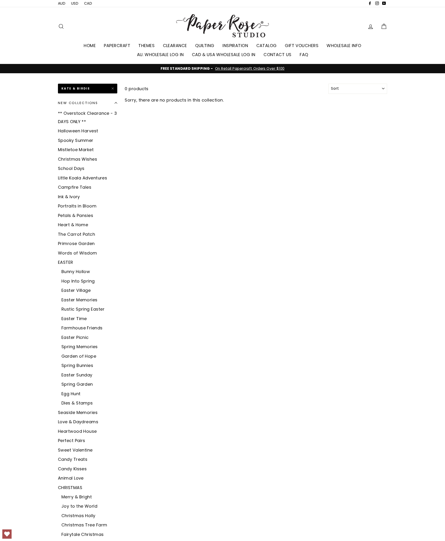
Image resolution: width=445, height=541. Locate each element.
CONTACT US (278, 54)
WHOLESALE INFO (344, 45)
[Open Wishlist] (7, 534)
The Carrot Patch (76, 234)
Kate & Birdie (75, 88)
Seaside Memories (78, 412)
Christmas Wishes (77, 159)
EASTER (65, 262)
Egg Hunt (71, 394)
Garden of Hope (78, 356)
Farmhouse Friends (82, 328)
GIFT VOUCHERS (301, 45)
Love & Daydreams (78, 422)
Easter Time (74, 318)
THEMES (146, 45)
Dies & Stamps (77, 403)
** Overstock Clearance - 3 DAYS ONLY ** (87, 117)
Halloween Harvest (78, 131)
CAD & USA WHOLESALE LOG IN (223, 54)
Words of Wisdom (77, 253)
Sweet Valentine (75, 450)
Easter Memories (79, 300)
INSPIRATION (235, 45)
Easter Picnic (75, 337)
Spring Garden (77, 384)
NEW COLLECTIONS (78, 103)
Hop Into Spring (78, 281)
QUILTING (204, 45)
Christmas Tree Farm (84, 525)
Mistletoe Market (76, 150)
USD (74, 3)
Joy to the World (79, 506)
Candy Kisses (72, 469)
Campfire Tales (74, 187)
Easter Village (76, 290)
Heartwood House (77, 431)
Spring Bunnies (77, 365)
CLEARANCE (175, 45)
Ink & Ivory (69, 197)
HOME (90, 45)
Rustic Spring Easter (83, 309)
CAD (88, 3)
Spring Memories (79, 347)
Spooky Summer (75, 140)
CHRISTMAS (70, 487)
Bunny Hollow (75, 271)
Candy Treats (72, 459)
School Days (71, 168)
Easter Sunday (76, 375)
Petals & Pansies (75, 215)
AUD (61, 3)
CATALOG (266, 45)
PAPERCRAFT (117, 45)
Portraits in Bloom (77, 206)
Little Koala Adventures (82, 178)
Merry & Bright (76, 497)
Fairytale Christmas (82, 534)
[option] (222, 68)
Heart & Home (73, 225)
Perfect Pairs (71, 440)
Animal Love (71, 478)
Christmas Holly (78, 516)
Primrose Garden (76, 243)
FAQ (304, 54)
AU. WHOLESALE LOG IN (160, 54)
